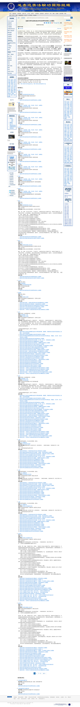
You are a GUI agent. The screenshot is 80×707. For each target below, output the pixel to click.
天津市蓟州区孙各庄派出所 (28, 94)
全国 (9, 95)
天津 (9, 81)
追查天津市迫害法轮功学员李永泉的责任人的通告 (30, 366)
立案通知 (37, 13)
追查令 (32, 13)
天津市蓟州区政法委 (26, 284)
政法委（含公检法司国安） (12, 52)
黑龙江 (9, 93)
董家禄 (19, 292)
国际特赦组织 (52, 697)
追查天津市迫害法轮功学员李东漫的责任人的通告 (30, 583)
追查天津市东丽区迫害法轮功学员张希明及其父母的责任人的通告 (34, 305)
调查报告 (14, 13)
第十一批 (67, 217)
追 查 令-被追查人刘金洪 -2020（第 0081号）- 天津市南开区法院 (34, 592)
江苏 (12, 86)
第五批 (70, 222)
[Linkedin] (48, 22)
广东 (12, 85)
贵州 (15, 90)
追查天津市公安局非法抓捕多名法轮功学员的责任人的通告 (32, 334)
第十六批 (67, 210)
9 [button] (10, 109)
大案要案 (10, 26)
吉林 (12, 82)
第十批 (66, 219)
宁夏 (9, 83)
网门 (36, 698)
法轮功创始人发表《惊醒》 (68, 28)
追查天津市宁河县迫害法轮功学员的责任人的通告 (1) (31, 579)
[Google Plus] (56, 22)
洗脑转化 (10, 58)
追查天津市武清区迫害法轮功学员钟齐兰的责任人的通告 (32, 238)
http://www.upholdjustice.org (40, 83)
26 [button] (71, 72)
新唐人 (15, 698)
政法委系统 (23, 283)
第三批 (66, 195)
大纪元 (18, 698)
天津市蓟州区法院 (26, 106)
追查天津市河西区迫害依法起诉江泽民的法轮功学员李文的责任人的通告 (35, 588)
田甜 (19, 176)
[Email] (60, 22)
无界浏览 (32, 698)
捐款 (69, 87)
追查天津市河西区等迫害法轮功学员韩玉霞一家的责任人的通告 (33, 599)
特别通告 (11, 176)
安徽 (12, 83)
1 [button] (64, 53)
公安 (21, 93)
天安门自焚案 (11, 21)
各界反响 (11, 181)
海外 (12, 95)
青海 (15, 92)
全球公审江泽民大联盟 (32, 697)
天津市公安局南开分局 (27, 506)
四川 (15, 82)
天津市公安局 (25, 297)
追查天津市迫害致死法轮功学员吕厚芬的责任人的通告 (31, 363)
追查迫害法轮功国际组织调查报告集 (13, 127)
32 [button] (64, 75)
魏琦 (19, 102)
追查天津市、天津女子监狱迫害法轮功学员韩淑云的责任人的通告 (34, 370)
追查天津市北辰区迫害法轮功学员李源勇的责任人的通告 (32, 348)
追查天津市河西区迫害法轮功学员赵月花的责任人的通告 (32, 344)
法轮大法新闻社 (20, 697)
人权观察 (62, 697)
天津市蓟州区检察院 (26, 180)
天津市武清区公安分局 (27, 244)
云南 (15, 81)
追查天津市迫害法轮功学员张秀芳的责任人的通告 (30, 100)
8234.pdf (21, 28)
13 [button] (66, 69)
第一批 (66, 197)
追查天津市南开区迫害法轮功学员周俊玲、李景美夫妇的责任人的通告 (35, 352)
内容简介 (67, 193)
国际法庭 (57, 697)
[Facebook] (44, 22)
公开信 (28, 13)
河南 (12, 88)
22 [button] (64, 72)
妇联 (9, 49)
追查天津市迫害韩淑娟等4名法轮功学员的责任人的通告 (32, 358)
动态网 (29, 698)
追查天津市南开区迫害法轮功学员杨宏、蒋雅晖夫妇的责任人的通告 (34, 349)
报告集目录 (21, 15)
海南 (9, 89)
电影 (65, 13)
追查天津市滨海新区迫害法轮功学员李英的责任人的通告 (32, 338)
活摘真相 (12, 192)
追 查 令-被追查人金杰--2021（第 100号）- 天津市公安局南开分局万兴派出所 (36, 595)
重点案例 (11, 178)
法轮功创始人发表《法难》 (68, 32)
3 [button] (10, 108)
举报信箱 (11, 195)
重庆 (12, 81)
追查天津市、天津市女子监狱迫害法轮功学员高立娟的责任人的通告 (34, 309)
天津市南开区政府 (26, 444)
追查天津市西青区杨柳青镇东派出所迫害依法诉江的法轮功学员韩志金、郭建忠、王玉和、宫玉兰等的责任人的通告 (41, 336)
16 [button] (15, 111)
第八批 (66, 220)
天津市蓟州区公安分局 (27, 205)
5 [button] (69, 53)
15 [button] (13, 111)
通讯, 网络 (10, 65)
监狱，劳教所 (11, 54)
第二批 (70, 195)
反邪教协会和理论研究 (12, 43)
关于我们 (30, 15)
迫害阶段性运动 (11, 28)
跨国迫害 (10, 25)
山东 (15, 83)
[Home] (11, 6)
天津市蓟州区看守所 (22, 680)
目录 (12, 121)
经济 (9, 69)
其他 (15, 95)
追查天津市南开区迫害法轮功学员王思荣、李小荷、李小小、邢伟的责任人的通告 (37, 340)
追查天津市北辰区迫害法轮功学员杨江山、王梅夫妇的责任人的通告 (34, 359)
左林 (19, 439)
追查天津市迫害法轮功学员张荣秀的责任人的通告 (30, 362)
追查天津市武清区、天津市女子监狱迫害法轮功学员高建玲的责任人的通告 (36, 372)
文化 (9, 64)
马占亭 (19, 280)
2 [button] (9, 108)
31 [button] (71, 73)
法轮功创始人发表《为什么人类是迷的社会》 (68, 24)
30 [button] (69, 73)
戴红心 (19, 188)
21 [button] (71, 70)
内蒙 (9, 82)
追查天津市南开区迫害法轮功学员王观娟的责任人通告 (31, 459)
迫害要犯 (10, 34)
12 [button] (8, 111)
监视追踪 (42, 13)
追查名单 (47, 13)
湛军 (19, 90)
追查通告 (19, 13)
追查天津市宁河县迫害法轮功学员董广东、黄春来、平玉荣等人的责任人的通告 (37, 581)
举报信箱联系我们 (12, 157)
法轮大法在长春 (23, 698)
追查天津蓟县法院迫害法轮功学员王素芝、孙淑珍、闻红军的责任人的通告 (36, 452)
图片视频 (11, 173)
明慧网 (26, 697)
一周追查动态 (12, 193)
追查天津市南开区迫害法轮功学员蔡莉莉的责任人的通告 (32, 460)
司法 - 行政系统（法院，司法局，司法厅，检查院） (32, 105)
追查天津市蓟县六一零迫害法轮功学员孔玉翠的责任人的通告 (33, 451)
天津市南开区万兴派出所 (23, 688)
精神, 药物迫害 (11, 30)
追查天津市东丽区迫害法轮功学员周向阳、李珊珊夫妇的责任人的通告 (35, 342)
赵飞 (19, 312)
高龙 (19, 114)
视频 (54, 13)
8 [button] (9, 109)
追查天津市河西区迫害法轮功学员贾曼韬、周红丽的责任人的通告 (34, 582)
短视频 (57, 13)
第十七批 (67, 209)
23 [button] (66, 72)
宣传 (9, 62)
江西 (15, 86)
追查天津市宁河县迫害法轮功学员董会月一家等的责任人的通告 (33, 578)
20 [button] (69, 70)
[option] (11, 103)
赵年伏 (19, 533)
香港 (13, 93)
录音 (51, 13)
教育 (9, 67)
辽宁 (9, 92)
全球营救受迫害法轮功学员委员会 (43, 697)
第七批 (70, 220)
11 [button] (13, 109)
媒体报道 (10, 60)
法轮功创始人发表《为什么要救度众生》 (68, 41)
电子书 (25, 15)
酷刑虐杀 (10, 32)
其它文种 (10, 73)
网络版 (11, 122)
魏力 (19, 200)
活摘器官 (10, 23)
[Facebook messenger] (46, 22)
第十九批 (67, 206)
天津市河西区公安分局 (27, 607)
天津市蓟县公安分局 (26, 474)
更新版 (11, 118)
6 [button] (14, 108)
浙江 (15, 88)
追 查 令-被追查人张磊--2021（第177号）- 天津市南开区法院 (33, 596)
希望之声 (69, 697)
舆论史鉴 (11, 183)
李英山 (19, 139)
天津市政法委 (25, 380)
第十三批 (67, 214)
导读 (12, 119)
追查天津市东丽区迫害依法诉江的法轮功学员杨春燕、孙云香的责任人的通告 (36, 345)
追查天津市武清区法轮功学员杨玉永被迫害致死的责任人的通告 (33, 347)
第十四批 (67, 213)
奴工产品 (10, 56)
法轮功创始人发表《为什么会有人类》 (68, 36)
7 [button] (64, 55)
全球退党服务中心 (42, 698)
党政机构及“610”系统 (10, 40)
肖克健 (19, 164)
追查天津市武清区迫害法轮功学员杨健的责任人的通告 (31, 341)
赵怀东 (19, 127)
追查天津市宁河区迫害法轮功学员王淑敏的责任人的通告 (32, 306)
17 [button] (8, 112)
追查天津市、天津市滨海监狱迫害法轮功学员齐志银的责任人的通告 (34, 369)
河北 (9, 88)
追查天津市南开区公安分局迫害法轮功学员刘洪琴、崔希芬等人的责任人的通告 (37, 453)
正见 (66, 697)
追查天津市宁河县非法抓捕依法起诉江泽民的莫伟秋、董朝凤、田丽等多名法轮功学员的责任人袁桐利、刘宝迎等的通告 (41, 332)
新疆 (9, 86)
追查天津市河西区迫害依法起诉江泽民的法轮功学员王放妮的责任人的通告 (36, 589)
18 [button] (66, 70)
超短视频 (61, 13)
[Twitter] (50, 22)
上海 (15, 79)
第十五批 (67, 211)
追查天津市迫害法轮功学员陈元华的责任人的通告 (30, 365)
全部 (9, 96)
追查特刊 (11, 179)
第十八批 (67, 207)
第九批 (70, 219)
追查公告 (24, 13)
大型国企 (10, 45)
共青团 (9, 47)
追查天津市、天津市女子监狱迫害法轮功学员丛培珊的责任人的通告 (34, 373)
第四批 (66, 223)
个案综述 (11, 174)
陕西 (12, 92)
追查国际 (12, 190)
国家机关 (25, 442)
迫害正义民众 (11, 71)
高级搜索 (68, 20)
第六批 (66, 222)
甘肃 (9, 90)
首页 (10, 13)
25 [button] (69, 72)
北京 (12, 79)
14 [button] (11, 111)
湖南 (15, 89)
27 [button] (64, 73)
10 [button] (12, 109)
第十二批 (67, 216)
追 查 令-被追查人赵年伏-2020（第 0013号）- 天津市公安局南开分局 (35, 590)
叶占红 (19, 151)
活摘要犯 (10, 36)
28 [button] (66, 73)
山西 (9, 85)
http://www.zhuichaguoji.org (27, 83)
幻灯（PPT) (12, 15)
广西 (15, 85)
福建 (12, 90)
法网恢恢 (15, 697)
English (34, 15)
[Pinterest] (52, 22)
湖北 (12, 89)
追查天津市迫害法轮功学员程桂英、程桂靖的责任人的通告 (32, 304)
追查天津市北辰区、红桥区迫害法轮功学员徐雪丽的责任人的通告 (34, 302)
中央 (9, 79)
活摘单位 (10, 38)
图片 (17, 15)
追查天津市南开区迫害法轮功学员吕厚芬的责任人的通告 (32, 462)
